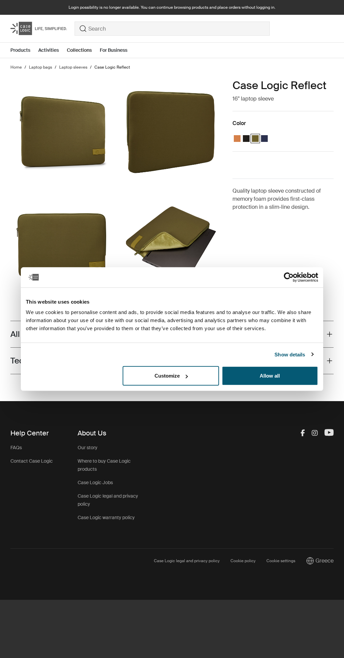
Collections (79, 50)
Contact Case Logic (31, 461)
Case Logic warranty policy (106, 517)
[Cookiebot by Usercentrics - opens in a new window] (288, 277)
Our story (87, 447)
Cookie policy (243, 561)
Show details (289, 354)
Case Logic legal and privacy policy (187, 561)
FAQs (16, 447)
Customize (167, 376)
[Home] (42, 28)
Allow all (270, 376)
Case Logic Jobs (95, 482)
